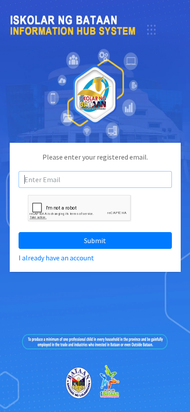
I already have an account (56, 257)
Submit (95, 240)
